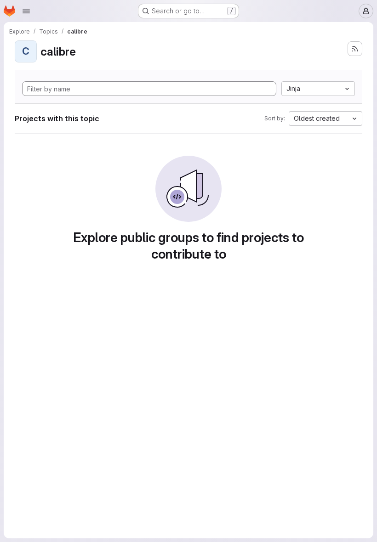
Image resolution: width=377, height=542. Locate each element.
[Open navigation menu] (26, 11)
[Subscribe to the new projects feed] (355, 48)
